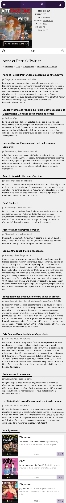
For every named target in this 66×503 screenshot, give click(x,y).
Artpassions (48, 21)
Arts (45, 24)
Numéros (9, 66)
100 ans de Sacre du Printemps (32, 441)
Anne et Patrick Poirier (47, 66)
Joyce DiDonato (25, 488)
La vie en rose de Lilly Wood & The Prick (35, 465)
